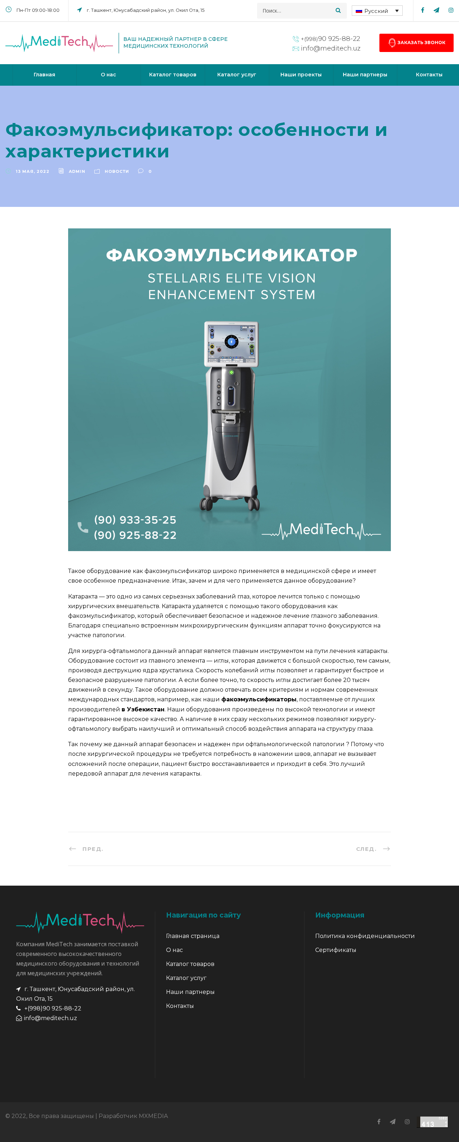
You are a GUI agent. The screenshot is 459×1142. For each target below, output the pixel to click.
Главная (44, 74)
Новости (117, 171)
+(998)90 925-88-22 (52, 1008)
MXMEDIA (153, 1116)
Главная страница (192, 936)
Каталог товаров (173, 74)
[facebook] (422, 10)
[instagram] (451, 10)
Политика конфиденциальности (365, 936)
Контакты (180, 1006)
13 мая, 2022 (32, 171)
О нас (108, 74)
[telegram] (436, 10)
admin (77, 171)
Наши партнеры (365, 74)
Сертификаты (335, 950)
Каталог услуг (236, 74)
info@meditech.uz (330, 48)
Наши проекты (301, 74)
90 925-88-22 (330, 39)
